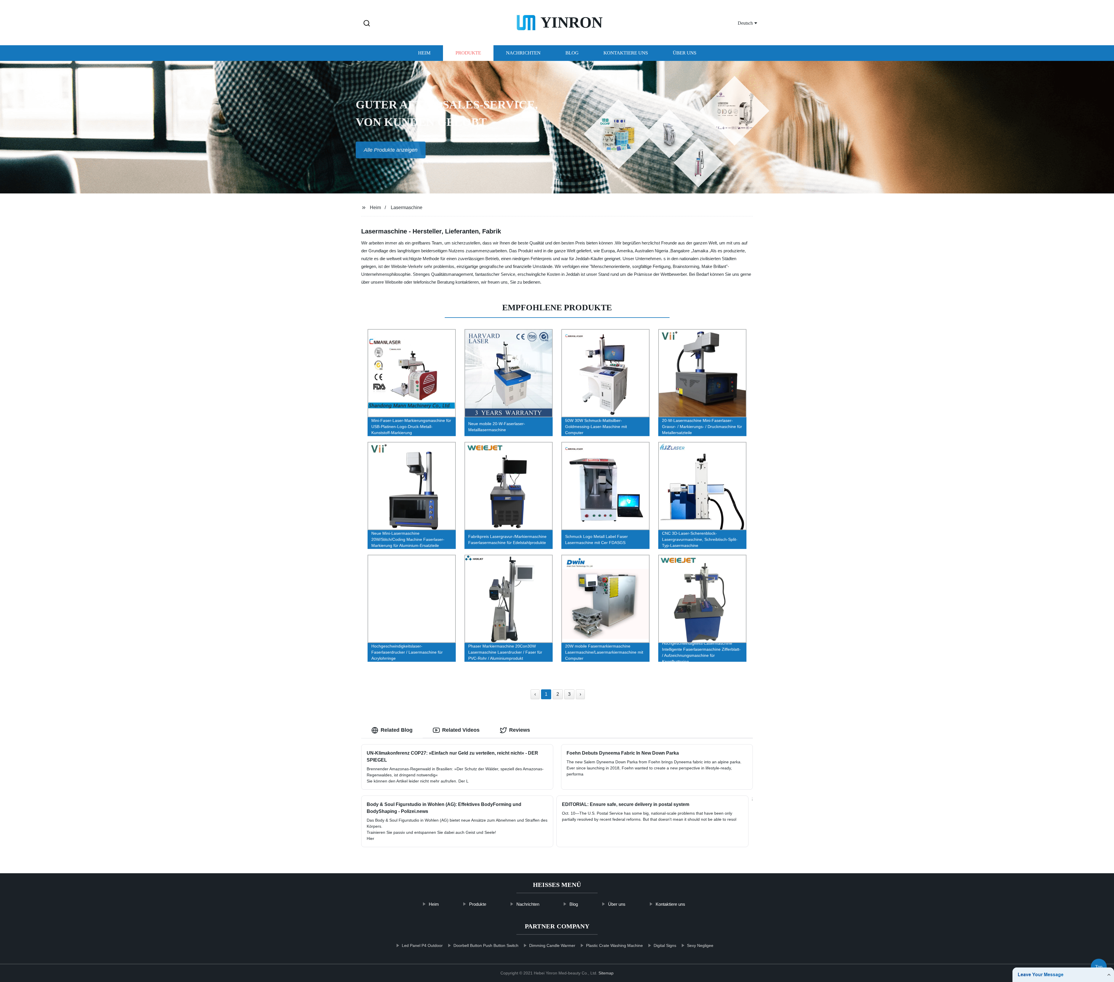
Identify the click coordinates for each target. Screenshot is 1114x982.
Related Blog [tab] (397, 730)
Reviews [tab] (519, 730)
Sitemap (606, 973)
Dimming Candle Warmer (552, 945)
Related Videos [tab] (461, 730)
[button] (366, 23)
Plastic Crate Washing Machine (614, 945)
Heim (424, 53)
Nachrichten (523, 53)
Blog (571, 53)
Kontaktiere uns (625, 53)
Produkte (468, 53)
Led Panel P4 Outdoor (422, 945)
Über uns (684, 53)
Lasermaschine (406, 207)
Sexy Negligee (700, 945)
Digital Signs (665, 945)
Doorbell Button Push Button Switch (485, 945)
